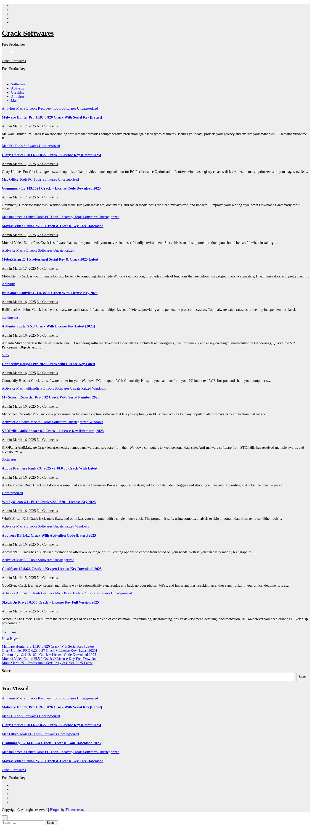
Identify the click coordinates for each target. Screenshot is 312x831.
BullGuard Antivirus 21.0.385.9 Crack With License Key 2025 (50, 293)
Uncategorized (87, 108)
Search (7, 671)
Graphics (17, 92)
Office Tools (18, 179)
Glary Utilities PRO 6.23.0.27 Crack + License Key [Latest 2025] (51, 155)
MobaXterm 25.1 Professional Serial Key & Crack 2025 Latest (50, 259)
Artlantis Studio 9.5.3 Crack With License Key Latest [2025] (48, 326)
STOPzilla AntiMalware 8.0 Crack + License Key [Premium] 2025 (53, 431)
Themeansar (74, 810)
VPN (5, 355)
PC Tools (31, 108)
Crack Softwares (28, 33)
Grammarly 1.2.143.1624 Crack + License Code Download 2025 (51, 188)
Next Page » (11, 639)
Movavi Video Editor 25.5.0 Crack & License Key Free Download (52, 226)
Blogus (55, 810)
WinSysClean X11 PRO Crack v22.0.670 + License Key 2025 (49, 502)
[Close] (5, 817)
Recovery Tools (50, 108)
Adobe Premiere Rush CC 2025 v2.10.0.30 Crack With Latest (49, 468)
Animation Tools (28, 593)
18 (14, 631)
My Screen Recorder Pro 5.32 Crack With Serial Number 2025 (50, 397)
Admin (7, 126)
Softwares (18, 84)
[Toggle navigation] (4, 56)
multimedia (17, 217)
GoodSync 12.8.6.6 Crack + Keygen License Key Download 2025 (52, 569)
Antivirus (17, 96)
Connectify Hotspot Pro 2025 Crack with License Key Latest (48, 364)
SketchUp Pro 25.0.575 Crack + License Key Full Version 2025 (50, 602)
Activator (17, 88)
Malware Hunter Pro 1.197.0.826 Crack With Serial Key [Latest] (52, 117)
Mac (14, 101)
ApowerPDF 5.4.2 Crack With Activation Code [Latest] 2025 (49, 535)
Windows (99, 388)
